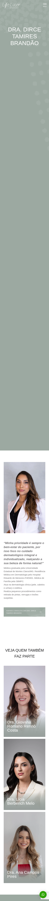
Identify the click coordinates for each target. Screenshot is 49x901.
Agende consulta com (21, 612)
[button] (45, 5)
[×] (43, 894)
